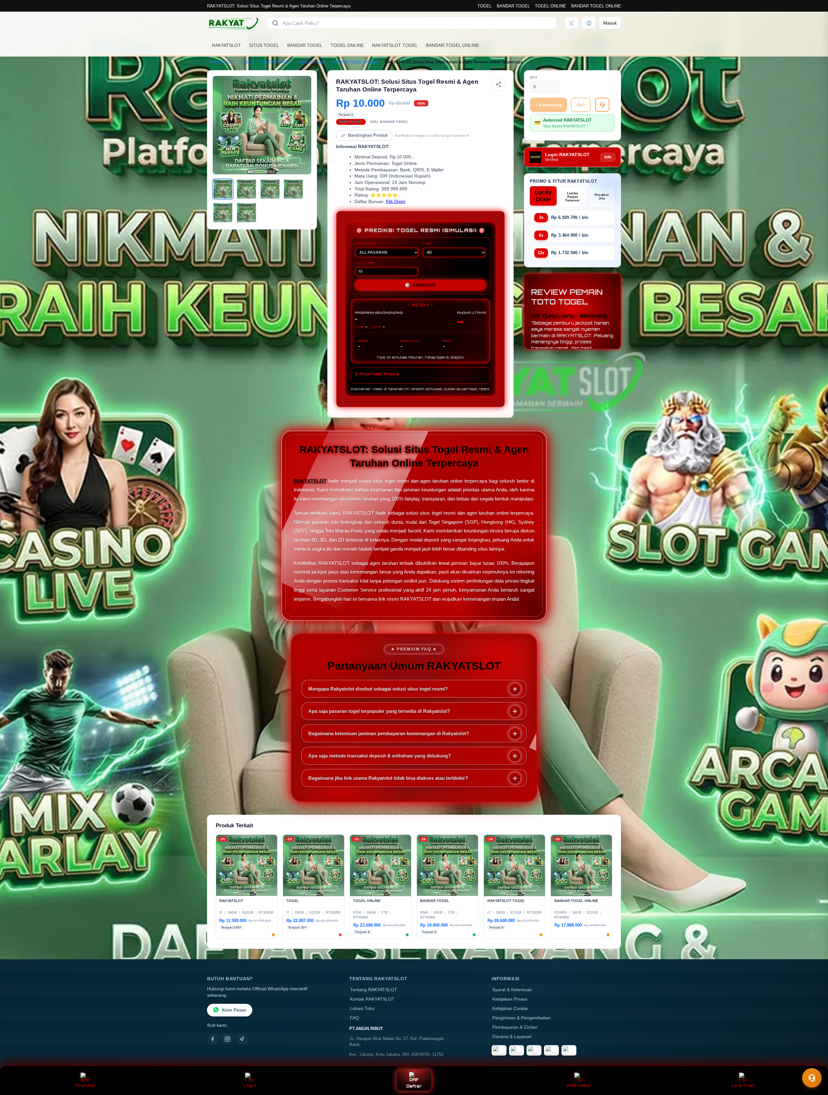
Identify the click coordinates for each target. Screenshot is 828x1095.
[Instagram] (227, 1039)
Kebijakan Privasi (509, 999)
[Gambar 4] (293, 189)
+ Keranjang (548, 104)
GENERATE (420, 285)
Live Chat (743, 1085)
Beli (581, 104)
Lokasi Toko (362, 1008)
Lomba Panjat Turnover (572, 196)
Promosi (85, 1085)
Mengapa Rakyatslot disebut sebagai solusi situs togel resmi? (378, 689)
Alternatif (579, 1085)
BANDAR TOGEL (513, 6)
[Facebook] (212, 1039)
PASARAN (365, 243)
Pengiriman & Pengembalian (521, 1017)
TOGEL (484, 6)
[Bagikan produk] (498, 84)
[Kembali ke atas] (814, 1062)
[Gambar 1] (222, 189)
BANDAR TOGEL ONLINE (596, 6)
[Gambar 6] (246, 212)
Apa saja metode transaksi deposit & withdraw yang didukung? (379, 755)
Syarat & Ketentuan (512, 989)
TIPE (427, 243)
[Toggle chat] (812, 1078)
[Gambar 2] (246, 189)
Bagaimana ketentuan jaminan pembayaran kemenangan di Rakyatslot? (388, 733)
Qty (534, 77)
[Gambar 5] (222, 212)
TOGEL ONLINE (550, 6)
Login (249, 1085)
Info (608, 157)
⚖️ (589, 23)
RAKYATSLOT (226, 45)
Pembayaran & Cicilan (515, 1027)
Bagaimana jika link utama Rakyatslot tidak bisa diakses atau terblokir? (388, 778)
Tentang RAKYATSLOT (373, 989)
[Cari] (275, 23)
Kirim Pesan (234, 1010)
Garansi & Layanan (512, 1036)
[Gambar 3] (270, 189)
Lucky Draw (543, 195)
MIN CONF (365, 263)
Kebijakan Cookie (510, 1008)
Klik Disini (395, 201)
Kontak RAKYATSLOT (372, 999)
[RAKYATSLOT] (233, 22)
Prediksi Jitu (602, 196)
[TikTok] (242, 1039)
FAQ (354, 1017)
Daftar (414, 1086)
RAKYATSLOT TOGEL (395, 45)
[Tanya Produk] (602, 105)
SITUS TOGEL (264, 45)
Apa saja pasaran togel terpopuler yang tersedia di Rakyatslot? (379, 711)
